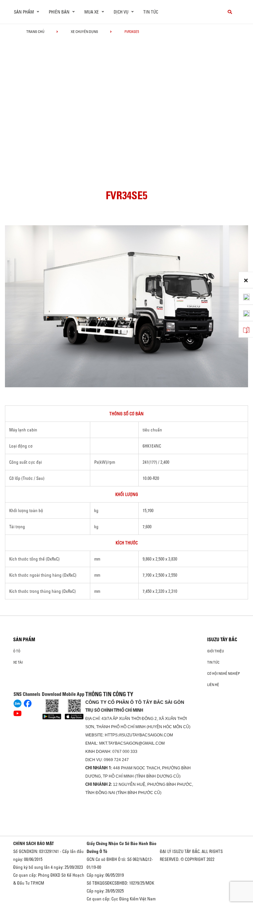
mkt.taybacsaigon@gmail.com (132, 743)
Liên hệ (213, 684)
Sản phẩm (24, 640)
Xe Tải (18, 662)
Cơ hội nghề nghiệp (223, 673)
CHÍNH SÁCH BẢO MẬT (33, 843)
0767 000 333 (124, 751)
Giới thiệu (215, 651)
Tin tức (150, 11)
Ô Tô (16, 651)
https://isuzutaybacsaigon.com (139, 735)
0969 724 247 (116, 759)
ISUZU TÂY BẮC (222, 640)
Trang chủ (35, 31)
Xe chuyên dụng (84, 31)
